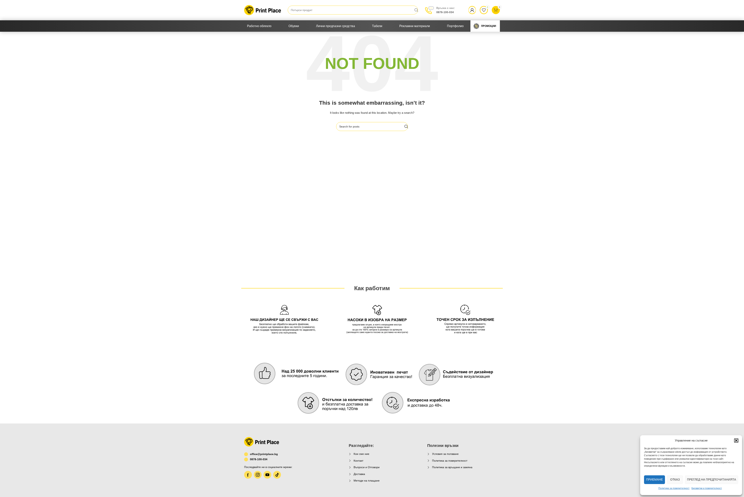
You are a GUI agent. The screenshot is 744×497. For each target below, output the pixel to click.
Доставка (359, 474)
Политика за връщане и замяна (452, 467)
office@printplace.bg (264, 454)
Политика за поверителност (674, 488)
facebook (248, 475)
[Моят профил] (472, 10)
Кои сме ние (361, 453)
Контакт (358, 460)
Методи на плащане (367, 480)
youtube (267, 475)
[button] (736, 440)
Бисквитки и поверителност (706, 488)
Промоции (488, 26)
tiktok (277, 475)
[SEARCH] (416, 10)
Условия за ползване (445, 453)
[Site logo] (262, 9)
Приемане (654, 479)
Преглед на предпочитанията (711, 479)
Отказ (675, 479)
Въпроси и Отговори (367, 467)
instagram (258, 475)
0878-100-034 (445, 10)
